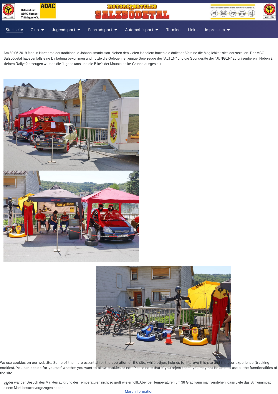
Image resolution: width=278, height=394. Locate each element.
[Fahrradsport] (114, 30)
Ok (6, 384)
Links (192, 29)
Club (35, 29)
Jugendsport (63, 29)
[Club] (41, 30)
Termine (173, 29)
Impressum (215, 29)
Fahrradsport (100, 29)
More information (139, 391)
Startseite (14, 29)
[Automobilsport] (156, 30)
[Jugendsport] (78, 30)
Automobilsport (139, 29)
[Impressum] (227, 30)
